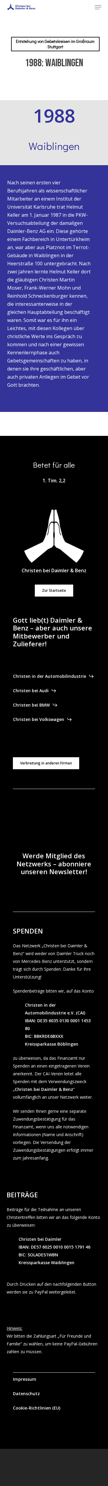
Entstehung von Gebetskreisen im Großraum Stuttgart (55, 43)
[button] (98, 7)
